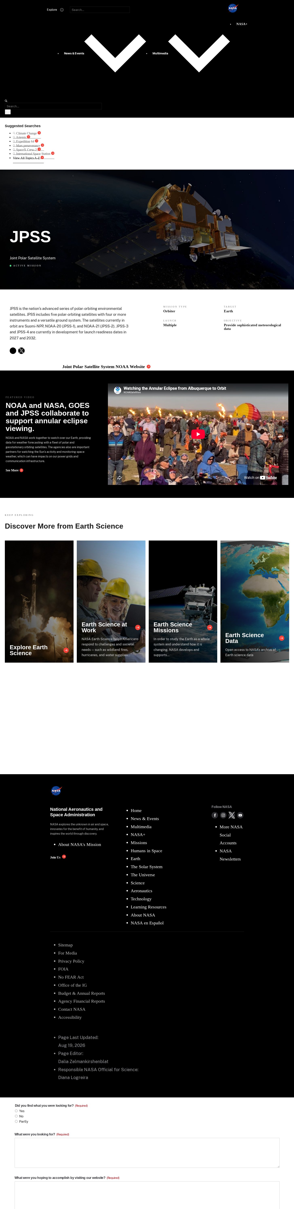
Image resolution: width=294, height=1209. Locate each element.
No (21, 1116)
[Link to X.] (21, 350)
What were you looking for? (42, 1134)
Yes (21, 1111)
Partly (23, 1121)
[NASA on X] (232, 815)
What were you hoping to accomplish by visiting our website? (67, 1177)
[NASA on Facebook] (215, 815)
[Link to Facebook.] (13, 350)
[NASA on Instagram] (223, 815)
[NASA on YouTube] (240, 815)
